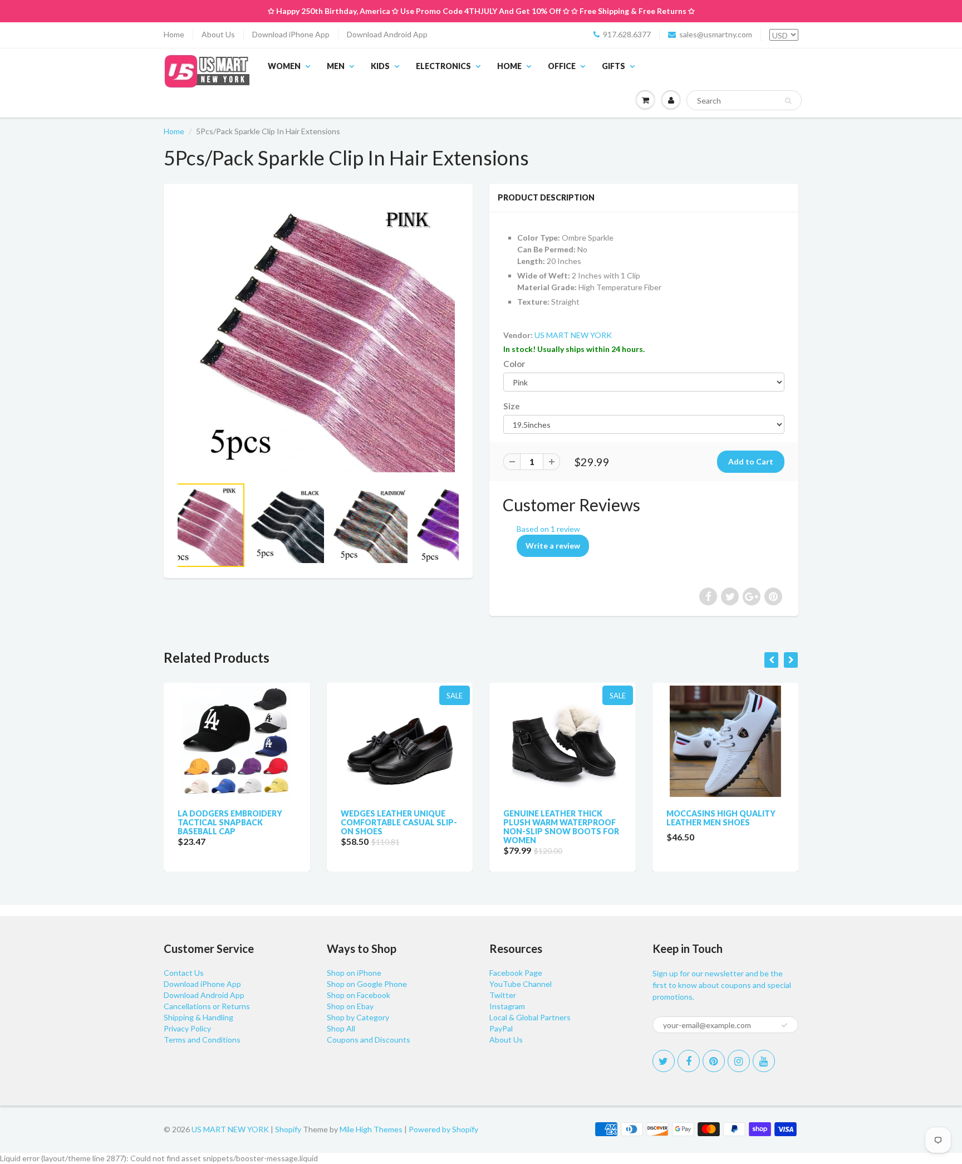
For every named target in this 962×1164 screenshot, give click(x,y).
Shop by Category (358, 1017)
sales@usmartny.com (715, 34)
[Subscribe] (784, 1025)
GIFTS (613, 66)
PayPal (501, 1028)
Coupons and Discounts (368, 1039)
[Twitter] (663, 1061)
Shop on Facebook (358, 995)
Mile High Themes (371, 1129)
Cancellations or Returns (207, 1006)
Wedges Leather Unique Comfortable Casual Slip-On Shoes (399, 822)
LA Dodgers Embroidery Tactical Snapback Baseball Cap (230, 822)
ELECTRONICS (443, 66)
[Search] (788, 101)
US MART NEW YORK (573, 335)
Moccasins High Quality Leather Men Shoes (721, 818)
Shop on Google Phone (367, 984)
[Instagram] (739, 1061)
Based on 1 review (548, 529)
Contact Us (184, 972)
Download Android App (387, 34)
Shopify (288, 1129)
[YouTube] (764, 1061)
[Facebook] (689, 1061)
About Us (218, 34)
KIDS (380, 66)
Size (511, 406)
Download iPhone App (291, 34)
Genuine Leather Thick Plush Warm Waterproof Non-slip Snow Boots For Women (561, 827)
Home (174, 34)
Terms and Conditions (202, 1039)
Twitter (502, 995)
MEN (336, 66)
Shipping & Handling (198, 1017)
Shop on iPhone (354, 972)
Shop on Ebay (350, 1006)
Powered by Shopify (443, 1129)
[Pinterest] (714, 1061)
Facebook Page (515, 972)
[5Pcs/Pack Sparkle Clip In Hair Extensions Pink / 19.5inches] (318, 335)
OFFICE (562, 66)
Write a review (553, 545)
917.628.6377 (627, 34)
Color (514, 364)
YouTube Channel (520, 984)
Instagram (507, 1006)
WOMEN (284, 66)
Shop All (341, 1028)
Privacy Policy (187, 1028)
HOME (509, 66)
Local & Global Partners (530, 1017)
